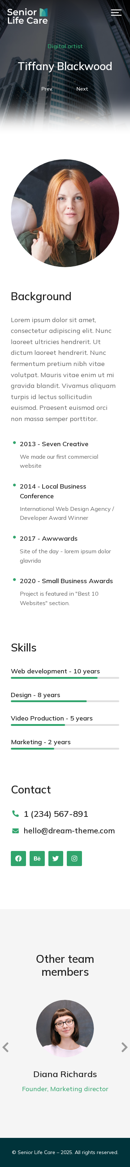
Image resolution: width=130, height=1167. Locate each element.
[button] (116, 12)
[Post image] (65, 1028)
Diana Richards (65, 1073)
